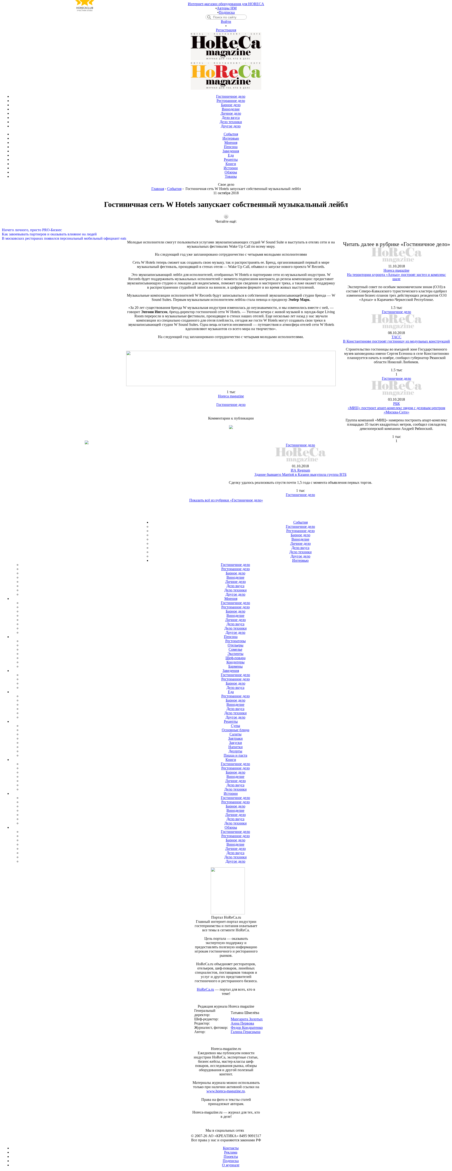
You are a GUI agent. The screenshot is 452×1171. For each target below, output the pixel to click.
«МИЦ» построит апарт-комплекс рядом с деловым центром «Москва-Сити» (396, 410)
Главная (157, 189)
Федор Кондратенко (247, 1028)
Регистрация (226, 30)
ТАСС (396, 337)
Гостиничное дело (231, 405)
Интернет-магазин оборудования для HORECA (226, 4)
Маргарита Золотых (247, 1019)
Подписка (227, 12)
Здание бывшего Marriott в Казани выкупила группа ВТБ (300, 474)
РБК (396, 404)
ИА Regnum (300, 470)
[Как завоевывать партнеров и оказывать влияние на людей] (226, 230)
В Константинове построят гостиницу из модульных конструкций (396, 341)
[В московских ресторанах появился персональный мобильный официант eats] (226, 234)
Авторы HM (227, 8)
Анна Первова (242, 1023)
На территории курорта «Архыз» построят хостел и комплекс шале (396, 277)
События (174, 189)
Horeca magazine (231, 396)
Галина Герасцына (245, 1032)
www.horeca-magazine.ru (225, 1091)
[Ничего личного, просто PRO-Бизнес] (226, 226)
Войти (226, 22)
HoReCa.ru (205, 989)
